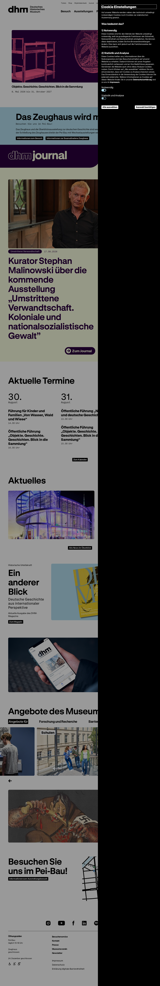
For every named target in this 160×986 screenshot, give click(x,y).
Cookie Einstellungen (118, 7)
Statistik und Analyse (112, 95)
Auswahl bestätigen (145, 107)
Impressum (114, 82)
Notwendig (107, 87)
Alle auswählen (109, 107)
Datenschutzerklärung (142, 79)
